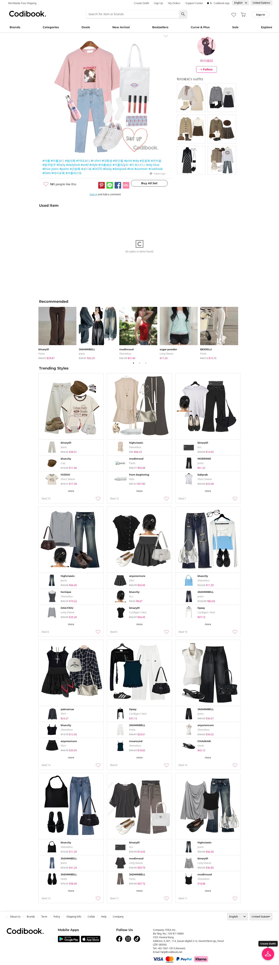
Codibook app (221, 3)
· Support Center (193, 3)
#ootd (85, 165)
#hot (130, 169)
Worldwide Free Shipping (22, 3)
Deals (85, 27)
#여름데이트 (74, 173)
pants (41, 353)
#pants (64, 169)
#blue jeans (50, 169)
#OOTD (97, 169)
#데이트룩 (58, 173)
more (71, 491)
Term (44, 916)
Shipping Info (73, 916)
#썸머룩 (70, 161)
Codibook (27, 14)
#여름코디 (57, 161)
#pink (128, 161)
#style (93, 165)
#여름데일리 (121, 165)
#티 (131, 165)
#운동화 (145, 161)
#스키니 (140, 165)
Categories (51, 27)
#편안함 (118, 161)
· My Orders (173, 3)
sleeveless (125, 353)
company (118, 916)
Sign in (93, 194)
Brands (15, 27)
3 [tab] (146, 363)
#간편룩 (75, 169)
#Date (46, 173)
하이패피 (206, 60)
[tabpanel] (58, 332)
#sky (136, 161)
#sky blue (152, 165)
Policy (57, 916)
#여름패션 (105, 165)
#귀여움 (156, 161)
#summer (141, 169)
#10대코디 (83, 161)
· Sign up (158, 3)
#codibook (155, 169)
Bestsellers (160, 27)
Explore (266, 27)
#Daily (61, 165)
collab (91, 916)
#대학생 (107, 161)
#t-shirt (96, 161)
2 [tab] (139, 363)
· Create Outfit (141, 3)
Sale (235, 27)
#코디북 (86, 169)
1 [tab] (133, 363)
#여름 (46, 161)
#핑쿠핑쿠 (49, 165)
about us (15, 916)
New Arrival (121, 27)
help (103, 916)
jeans (82, 353)
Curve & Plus (200, 27)
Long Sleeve (166, 353)
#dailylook (73, 165)
